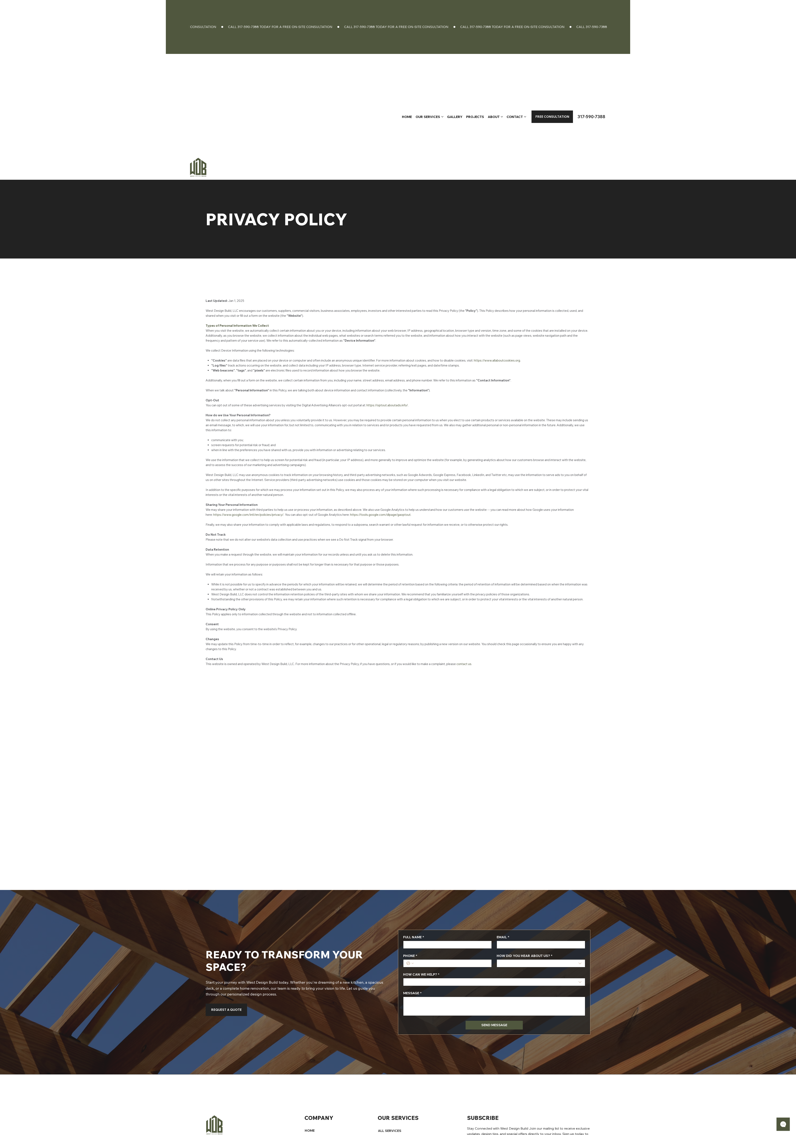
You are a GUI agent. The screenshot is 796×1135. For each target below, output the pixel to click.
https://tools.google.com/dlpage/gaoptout (380, 515)
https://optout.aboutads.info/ (387, 405)
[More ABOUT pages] (502, 117)
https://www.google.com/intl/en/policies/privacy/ (248, 515)
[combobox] (541, 963)
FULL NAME (413, 937)
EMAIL (503, 937)
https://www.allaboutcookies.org (497, 360)
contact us (463, 664)
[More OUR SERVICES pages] (442, 117)
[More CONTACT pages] (525, 117)
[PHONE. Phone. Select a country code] (410, 963)
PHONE (410, 956)
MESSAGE (412, 993)
